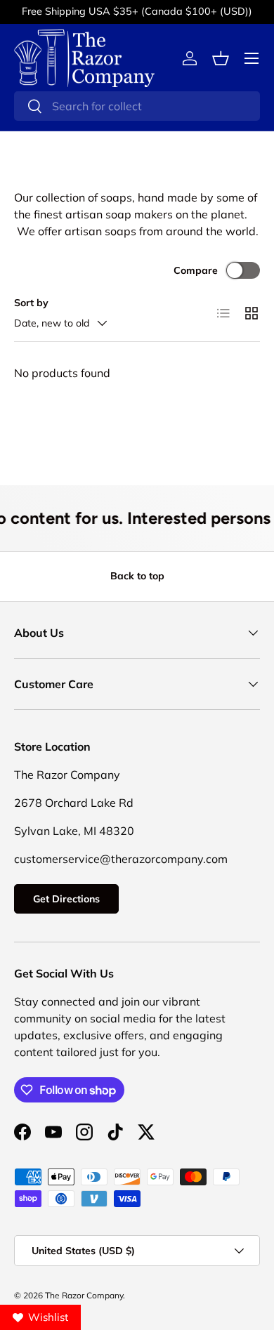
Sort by (31, 302)
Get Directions (66, 899)
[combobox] (137, 106)
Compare (196, 270)
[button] (220, 58)
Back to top (137, 575)
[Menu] (251, 58)
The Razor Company (84, 1295)
